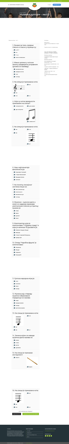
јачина (17, 340)
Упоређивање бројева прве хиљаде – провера (51, 57)
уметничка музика (20, 308)
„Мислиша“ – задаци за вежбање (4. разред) (51, 69)
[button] (18, 88)
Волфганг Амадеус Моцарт (22, 230)
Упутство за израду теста (32, 434)
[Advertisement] (34, 25)
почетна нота (19, 192)
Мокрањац (18, 247)
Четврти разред (23, 12)
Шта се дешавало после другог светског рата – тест (50, 62)
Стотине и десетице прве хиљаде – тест (51, 75)
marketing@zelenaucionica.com (50, 430)
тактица (18, 76)
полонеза (18, 283)
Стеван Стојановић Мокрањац (23, 235)
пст (16, 52)
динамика (18, 347)
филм (17, 213)
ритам (17, 345)
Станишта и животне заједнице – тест (51, 66)
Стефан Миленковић (21, 174)
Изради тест (29, 432)
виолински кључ (20, 69)
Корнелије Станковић (21, 172)
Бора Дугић (18, 254)
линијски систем (20, 71)
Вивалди (18, 232)
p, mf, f (17, 50)
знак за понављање (20, 57)
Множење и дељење (48, 55)
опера (17, 210)
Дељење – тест (47, 72)
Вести (28, 436)
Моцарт (18, 249)
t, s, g (17, 55)
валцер (17, 288)
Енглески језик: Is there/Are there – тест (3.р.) (51, 64)
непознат (18, 179)
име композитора (20, 189)
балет (17, 218)
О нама (49, 4)
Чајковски (18, 252)
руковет (18, 215)
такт (17, 74)
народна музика (19, 303)
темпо (17, 342)
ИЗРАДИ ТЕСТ (57, 4)
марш (17, 300)
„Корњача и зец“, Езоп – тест (49, 71)
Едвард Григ (19, 237)
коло (17, 281)
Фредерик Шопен (20, 177)
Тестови (28, 430)
